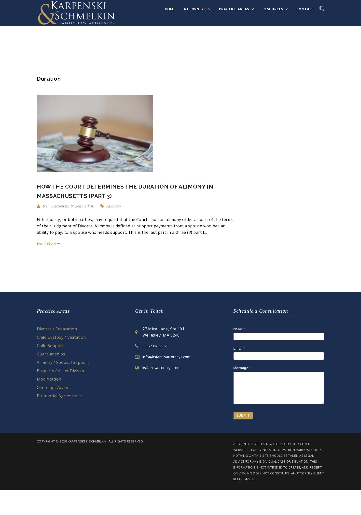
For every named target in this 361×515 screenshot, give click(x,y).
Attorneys (195, 9)
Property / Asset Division (61, 370)
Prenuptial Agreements (59, 395)
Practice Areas (234, 9)
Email (239, 348)
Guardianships (51, 354)
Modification (49, 379)
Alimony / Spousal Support (63, 362)
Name (239, 329)
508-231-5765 (154, 346)
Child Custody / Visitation (61, 337)
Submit (243, 415)
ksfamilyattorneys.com (161, 367)
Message (242, 368)
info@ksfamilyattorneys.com (166, 356)
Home (170, 9)
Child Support (50, 345)
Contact (305, 9)
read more (47, 243)
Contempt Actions (54, 387)
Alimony (113, 206)
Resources (273, 9)
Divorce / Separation (57, 329)
